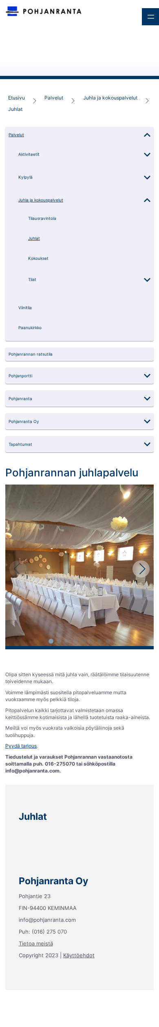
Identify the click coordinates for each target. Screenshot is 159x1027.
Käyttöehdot (79, 955)
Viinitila (25, 307)
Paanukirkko (30, 327)
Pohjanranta (20, 398)
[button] (79, 135)
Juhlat (15, 109)
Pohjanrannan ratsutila (31, 354)
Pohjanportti (20, 376)
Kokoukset (38, 258)
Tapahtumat (20, 444)
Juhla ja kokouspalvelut (110, 97)
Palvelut (53, 97)
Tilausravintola (42, 218)
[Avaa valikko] (150, 16)
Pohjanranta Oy (24, 421)
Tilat (32, 279)
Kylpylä (25, 177)
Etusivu (16, 97)
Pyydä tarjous (21, 746)
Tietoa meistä (36, 943)
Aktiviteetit (29, 154)
